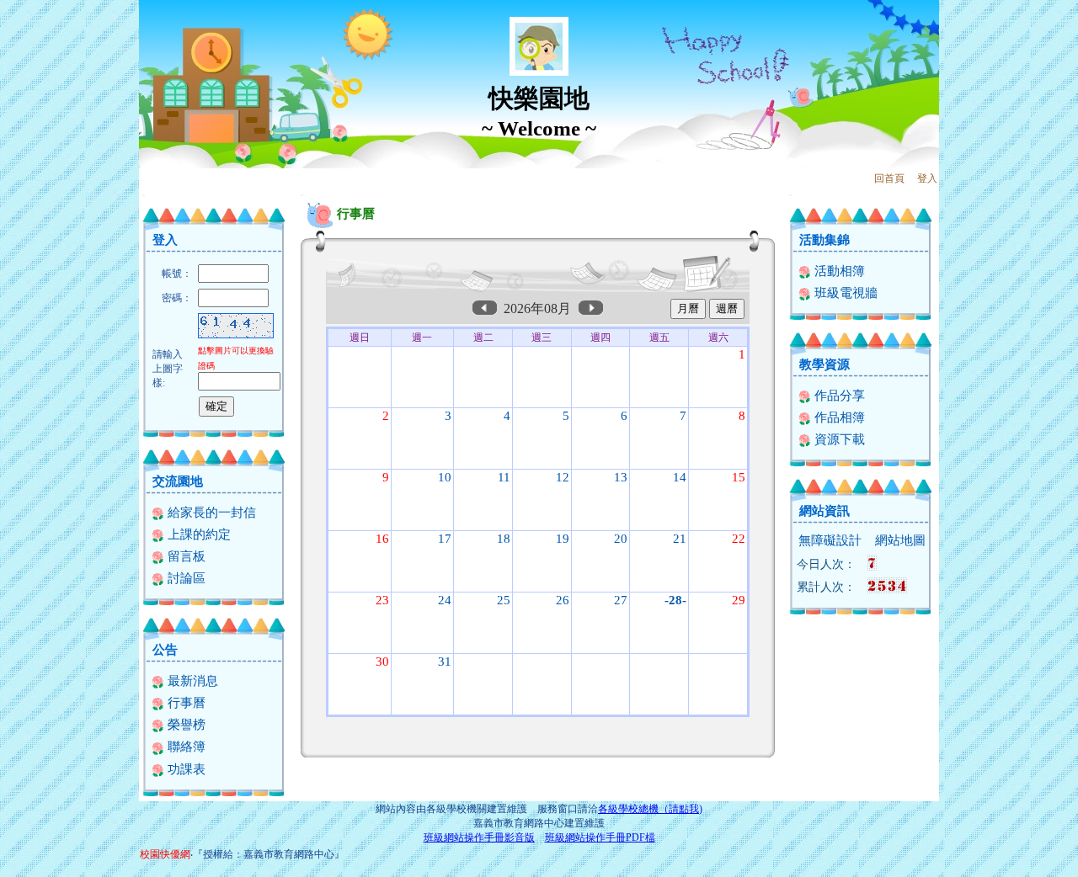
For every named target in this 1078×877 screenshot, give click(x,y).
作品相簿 (838, 417)
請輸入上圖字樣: (167, 368)
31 (444, 661)
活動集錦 (824, 240)
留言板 (184, 556)
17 (444, 538)
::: (143, 195)
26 (562, 600)
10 (444, 477)
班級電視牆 (844, 293)
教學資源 (824, 364)
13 (620, 477)
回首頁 (889, 178)
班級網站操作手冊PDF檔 (600, 837)
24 (444, 600)
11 (504, 477)
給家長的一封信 (210, 512)
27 (620, 600)
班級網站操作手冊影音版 (479, 837)
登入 (927, 178)
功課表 (184, 769)
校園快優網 (165, 854)
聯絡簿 (184, 746)
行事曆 (184, 703)
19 (562, 538)
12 (562, 477)
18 (503, 538)
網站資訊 (824, 511)
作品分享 (838, 395)
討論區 (184, 578)
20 (620, 538)
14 (679, 477)
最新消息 (191, 681)
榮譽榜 (184, 724)
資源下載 (838, 439)
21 (679, 538)
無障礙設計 (830, 540)
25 (503, 600)
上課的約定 (197, 534)
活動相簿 (838, 271)
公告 (165, 649)
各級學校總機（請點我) (650, 809)
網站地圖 (900, 540)
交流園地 (177, 481)
